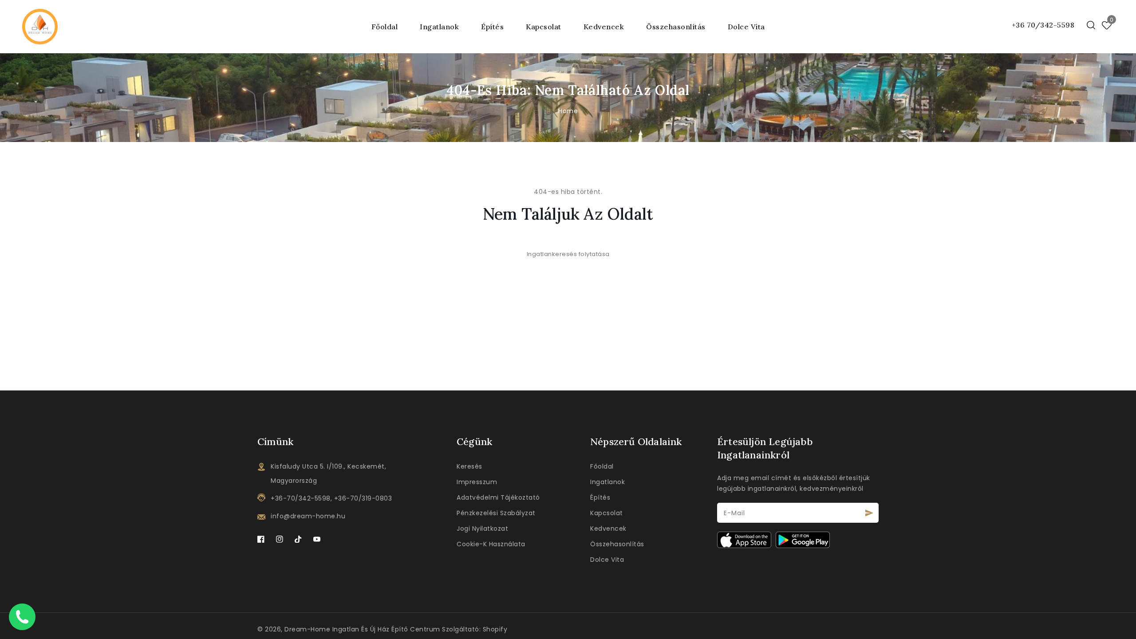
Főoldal (602, 466)
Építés (492, 26)
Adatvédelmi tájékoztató (498, 497)
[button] (1091, 25)
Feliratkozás (869, 513)
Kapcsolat (606, 513)
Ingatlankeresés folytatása (568, 254)
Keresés (469, 466)
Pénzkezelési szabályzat (496, 513)
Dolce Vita (607, 559)
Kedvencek (608, 528)
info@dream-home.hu (308, 516)
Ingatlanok (607, 481)
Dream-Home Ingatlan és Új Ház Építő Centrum (362, 629)
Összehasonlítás (617, 544)
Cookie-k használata (491, 544)
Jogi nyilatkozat (482, 528)
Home (568, 110)
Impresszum (477, 481)
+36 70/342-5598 (1043, 24)
